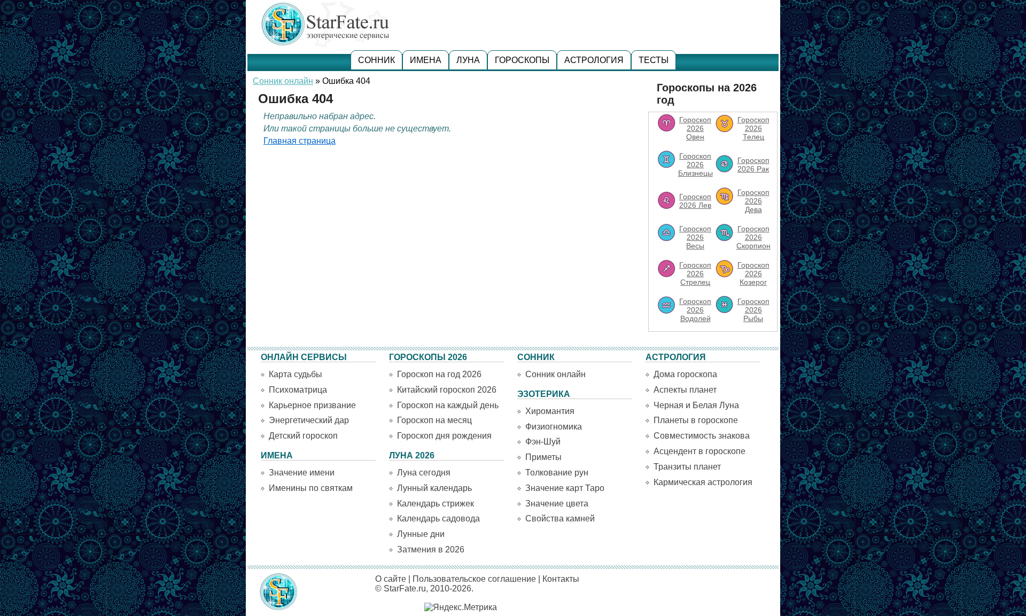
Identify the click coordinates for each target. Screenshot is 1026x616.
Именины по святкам (311, 488)
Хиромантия (549, 411)
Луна (468, 60)
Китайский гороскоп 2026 (446, 389)
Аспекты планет (685, 389)
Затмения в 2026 (430, 549)
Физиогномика (553, 426)
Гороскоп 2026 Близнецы (695, 164)
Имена (425, 60)
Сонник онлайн (283, 80)
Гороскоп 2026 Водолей (695, 310)
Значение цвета (556, 503)
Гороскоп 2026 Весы (695, 237)
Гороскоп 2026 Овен (695, 128)
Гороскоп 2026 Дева (753, 201)
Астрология (594, 60)
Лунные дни (421, 534)
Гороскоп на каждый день (448, 405)
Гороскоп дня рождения (444, 435)
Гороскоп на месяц (434, 420)
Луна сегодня (423, 472)
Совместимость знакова (702, 435)
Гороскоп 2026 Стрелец (695, 273)
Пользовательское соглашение (474, 578)
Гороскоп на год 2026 (439, 374)
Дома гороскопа (685, 374)
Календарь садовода (438, 518)
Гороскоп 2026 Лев (695, 200)
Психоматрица (298, 389)
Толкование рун (556, 472)
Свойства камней (560, 518)
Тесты (654, 60)
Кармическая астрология (703, 482)
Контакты (560, 578)
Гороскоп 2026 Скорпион (753, 237)
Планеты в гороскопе (696, 420)
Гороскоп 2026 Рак (753, 164)
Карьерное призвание (312, 405)
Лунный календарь (434, 488)
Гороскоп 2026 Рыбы (753, 310)
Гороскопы (522, 60)
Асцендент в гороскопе (699, 451)
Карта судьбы (295, 374)
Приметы (543, 457)
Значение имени (302, 472)
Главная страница (299, 140)
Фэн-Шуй (543, 441)
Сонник (376, 60)
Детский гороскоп (303, 435)
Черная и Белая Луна (696, 405)
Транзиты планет (687, 466)
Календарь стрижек (435, 503)
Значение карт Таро (564, 488)
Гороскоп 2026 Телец (753, 128)
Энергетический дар (309, 420)
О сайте (390, 578)
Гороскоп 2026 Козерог (753, 273)
